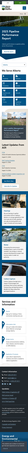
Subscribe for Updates (10, 186)
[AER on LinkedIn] (2, 384)
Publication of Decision (9, 398)
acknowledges (6, 412)
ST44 (3, 152)
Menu (21, 14)
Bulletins (18, 78)
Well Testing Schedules (8, 160)
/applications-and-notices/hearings (11, 195)
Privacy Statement (7, 427)
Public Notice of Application (10, 392)
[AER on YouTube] (10, 384)
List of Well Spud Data (8, 401)
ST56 (3, 165)
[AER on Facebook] (5, 384)
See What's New (8, 181)
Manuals (18, 93)
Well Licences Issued (7, 395)
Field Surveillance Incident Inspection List (13, 174)
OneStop (5, 78)
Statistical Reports (18, 103)
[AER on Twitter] (7, 384)
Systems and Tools (6, 94)
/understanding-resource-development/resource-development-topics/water (12, 231)
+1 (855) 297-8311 (14, 381)
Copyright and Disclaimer (9, 424)
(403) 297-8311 (12, 375)
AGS (22, 3)
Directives (6, 85)
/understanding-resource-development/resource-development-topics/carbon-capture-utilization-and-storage (12, 266)
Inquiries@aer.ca (11, 378)
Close (4, 448)
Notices (18, 85)
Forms (5, 102)
